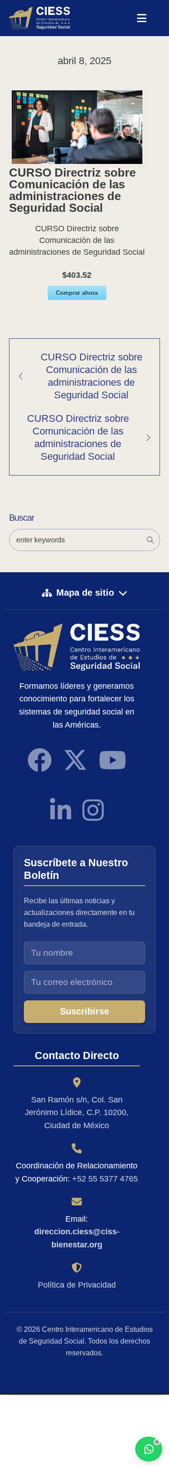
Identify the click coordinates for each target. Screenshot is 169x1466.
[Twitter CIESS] (75, 760)
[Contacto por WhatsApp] (148, 1449)
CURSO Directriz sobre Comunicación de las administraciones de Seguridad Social (91, 376)
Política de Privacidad (77, 1284)
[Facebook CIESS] (39, 760)
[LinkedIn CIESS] (60, 810)
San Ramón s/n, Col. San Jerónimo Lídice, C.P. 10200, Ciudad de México (76, 1112)
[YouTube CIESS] (112, 760)
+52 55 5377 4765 (105, 1178)
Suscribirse (84, 1011)
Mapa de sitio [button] (85, 593)
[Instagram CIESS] (93, 810)
